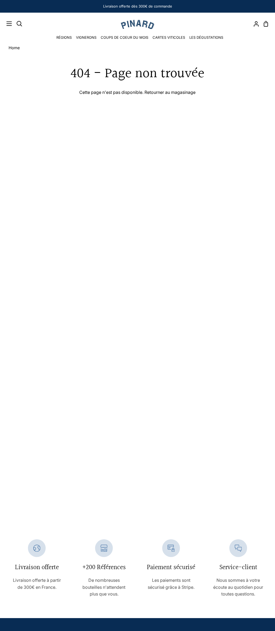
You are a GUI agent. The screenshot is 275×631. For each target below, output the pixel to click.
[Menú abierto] (6, 24)
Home (14, 47)
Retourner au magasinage (170, 92)
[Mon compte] (254, 24)
